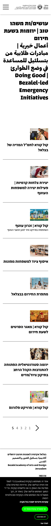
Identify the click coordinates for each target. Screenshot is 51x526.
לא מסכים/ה (41, 517)
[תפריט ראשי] (6, 7)
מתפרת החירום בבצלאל (29, 294)
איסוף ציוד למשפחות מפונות (25, 261)
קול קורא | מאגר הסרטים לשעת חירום (29, 330)
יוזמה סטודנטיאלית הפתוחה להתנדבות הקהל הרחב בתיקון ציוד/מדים (26, 370)
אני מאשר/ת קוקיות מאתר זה (35, 509)
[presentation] (39, 134)
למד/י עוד (44, 523)
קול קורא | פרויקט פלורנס (28, 407)
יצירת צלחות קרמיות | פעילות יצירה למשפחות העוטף (29, 188)
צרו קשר (42, 475)
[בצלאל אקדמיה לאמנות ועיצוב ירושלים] (31, 7)
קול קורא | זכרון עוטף (31, 225)
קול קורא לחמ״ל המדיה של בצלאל (27, 148)
